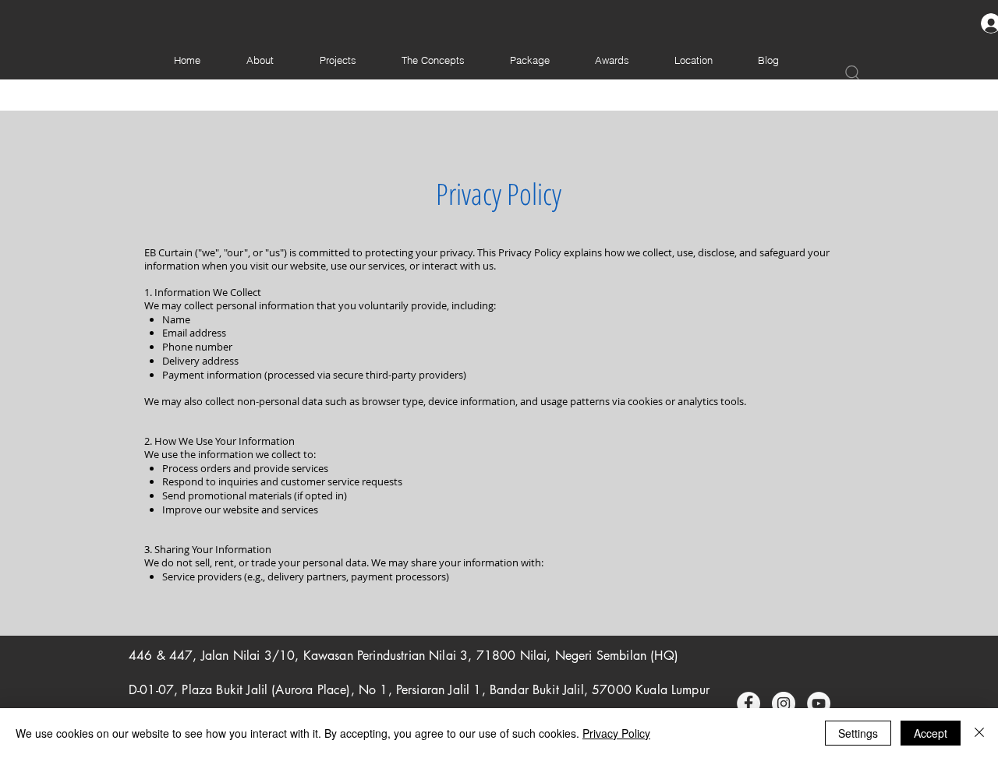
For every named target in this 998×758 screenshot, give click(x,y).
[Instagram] (783, 703)
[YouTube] (818, 703)
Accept (930, 733)
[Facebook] (748, 703)
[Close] (979, 733)
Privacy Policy (616, 733)
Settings (858, 733)
